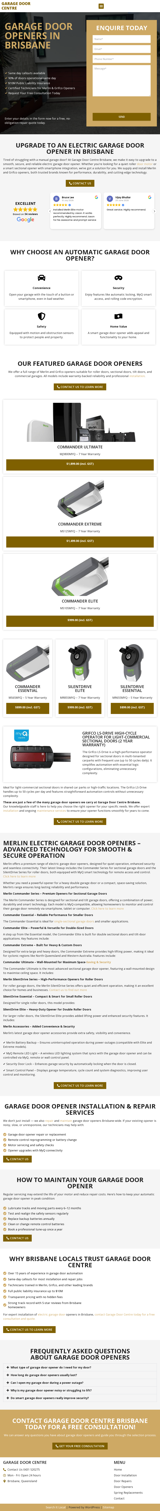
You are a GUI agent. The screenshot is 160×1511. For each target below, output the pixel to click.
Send (122, 117)
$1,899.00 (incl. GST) (80, 464)
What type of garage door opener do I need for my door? (51, 1367)
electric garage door (51, 1314)
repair (49, 1121)
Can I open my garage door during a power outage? (47, 1383)
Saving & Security (98, 962)
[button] (101, 6)
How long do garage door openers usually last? (44, 1375)
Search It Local (55, 1507)
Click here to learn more (19, 876)
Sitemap (108, 1507)
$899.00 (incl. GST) (27, 707)
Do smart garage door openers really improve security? (50, 1398)
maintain (66, 1121)
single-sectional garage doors (74, 921)
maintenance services (51, 810)
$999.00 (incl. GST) (80, 620)
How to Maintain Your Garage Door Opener (80, 1182)
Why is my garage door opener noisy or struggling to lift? (51, 1390)
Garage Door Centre (16, 6)
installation (137, 376)
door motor (145, 164)
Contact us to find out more (68, 990)
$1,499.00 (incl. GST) (80, 541)
